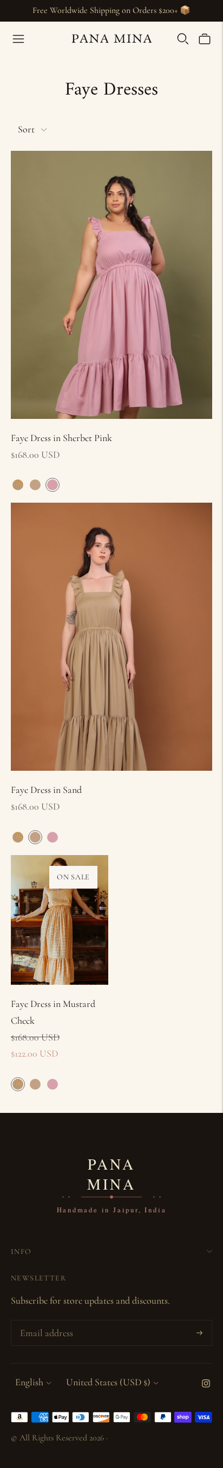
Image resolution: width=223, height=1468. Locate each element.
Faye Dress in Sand (46, 790)
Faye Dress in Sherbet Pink (61, 438)
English (29, 1382)
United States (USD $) (108, 1382)
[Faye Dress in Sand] (111, 637)
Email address (45, 1322)
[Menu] (18, 39)
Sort (26, 129)
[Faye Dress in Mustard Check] (59, 920)
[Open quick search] (183, 39)
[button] (18, 485)
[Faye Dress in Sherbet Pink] (111, 285)
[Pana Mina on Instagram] (206, 1384)
